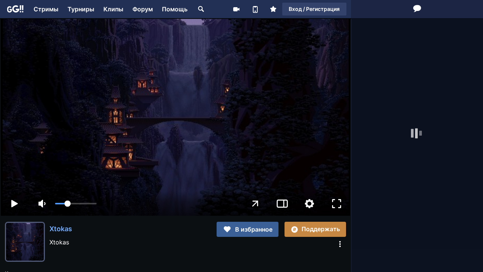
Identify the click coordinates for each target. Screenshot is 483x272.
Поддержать (320, 229)
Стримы (46, 9)
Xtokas (60, 229)
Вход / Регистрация (314, 9)
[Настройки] (309, 204)
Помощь (175, 9)
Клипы (113, 9)
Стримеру (236, 9)
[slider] (76, 203)
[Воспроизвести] (14, 204)
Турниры (81, 9)
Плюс (273, 9)
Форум (142, 9)
